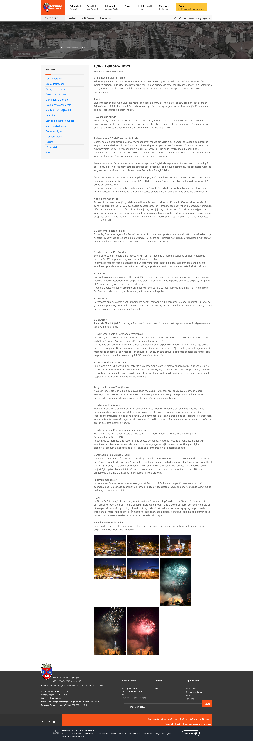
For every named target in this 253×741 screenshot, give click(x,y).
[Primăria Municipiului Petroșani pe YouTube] (185, 18)
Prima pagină (45, 47)
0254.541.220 (55, 685)
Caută (207, 704)
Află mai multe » (77, 736)
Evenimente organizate (76, 47)
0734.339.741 (81, 705)
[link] (110, 546)
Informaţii (59, 47)
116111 (65, 694)
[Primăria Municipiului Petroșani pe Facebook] (180, 18)
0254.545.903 (73, 685)
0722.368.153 (94, 701)
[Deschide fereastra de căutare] (175, 18)
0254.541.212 (65, 691)
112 (66, 698)
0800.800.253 (96, 685)
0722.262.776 (69, 705)
